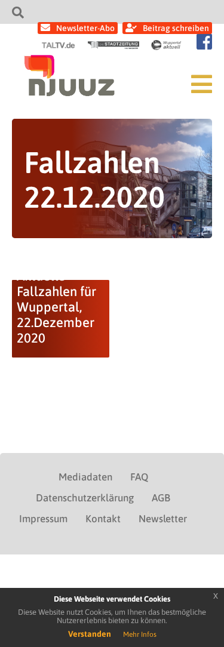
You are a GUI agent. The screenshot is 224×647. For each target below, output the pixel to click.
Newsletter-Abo (85, 28)
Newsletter (163, 519)
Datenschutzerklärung (85, 498)
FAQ (139, 477)
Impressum (43, 519)
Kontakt (103, 519)
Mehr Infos (140, 634)
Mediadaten (85, 477)
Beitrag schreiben (176, 28)
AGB (161, 498)
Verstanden (89, 634)
